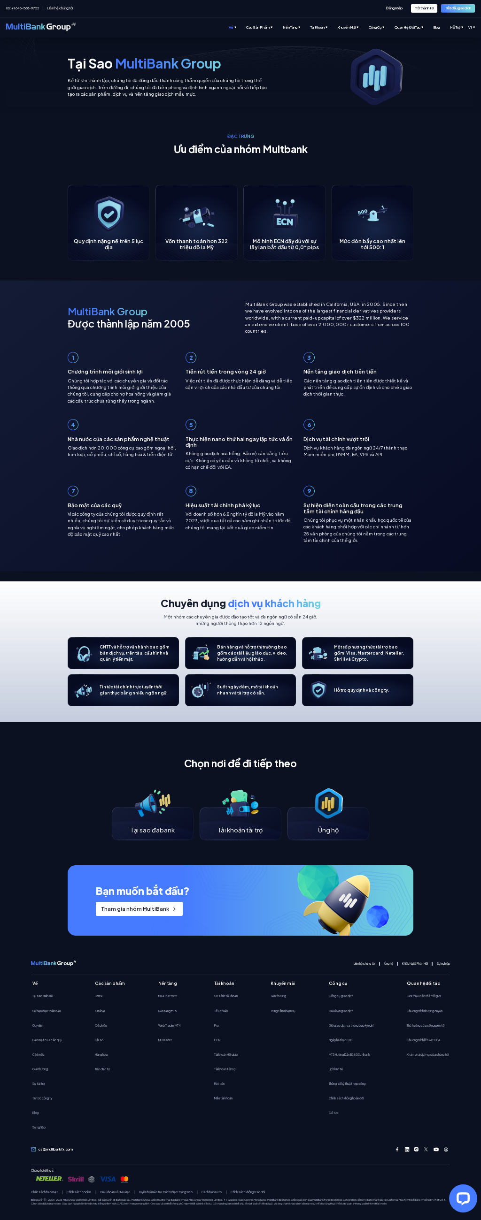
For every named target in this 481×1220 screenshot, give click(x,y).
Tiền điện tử (102, 1069)
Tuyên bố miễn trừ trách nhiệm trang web (166, 1192)
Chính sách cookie (79, 1192)
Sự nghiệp (443, 963)
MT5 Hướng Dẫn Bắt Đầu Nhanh (349, 1054)
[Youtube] (436, 1149)
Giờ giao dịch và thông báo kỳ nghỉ (351, 1025)
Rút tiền (219, 1083)
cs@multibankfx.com (56, 1149)
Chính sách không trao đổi (248, 1192)
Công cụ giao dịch (341, 996)
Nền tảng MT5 (167, 1011)
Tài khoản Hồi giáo (226, 1054)
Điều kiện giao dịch (341, 1011)
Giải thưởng (40, 1069)
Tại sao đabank (42, 996)
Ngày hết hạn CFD (340, 1040)
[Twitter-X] (426, 1149)
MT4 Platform (167, 996)
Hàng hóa (101, 1054)
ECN (217, 1040)
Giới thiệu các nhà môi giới (424, 996)
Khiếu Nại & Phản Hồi (415, 963)
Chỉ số (99, 1040)
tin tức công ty (42, 1098)
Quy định (37, 1025)
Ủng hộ (388, 963)
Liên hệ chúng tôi (60, 8)
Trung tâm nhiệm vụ (283, 1011)
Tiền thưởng (278, 996)
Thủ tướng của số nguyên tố (425, 1025)
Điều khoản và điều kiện (115, 1192)
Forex (98, 996)
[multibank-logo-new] (41, 27)
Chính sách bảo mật (44, 1192)
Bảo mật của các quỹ (47, 1040)
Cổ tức (334, 1112)
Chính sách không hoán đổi (346, 1098)
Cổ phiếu (101, 1025)
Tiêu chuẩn (221, 1011)
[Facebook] (397, 1149)
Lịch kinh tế (336, 1069)
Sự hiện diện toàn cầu (46, 1011)
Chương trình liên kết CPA (423, 1040)
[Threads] (446, 1149)
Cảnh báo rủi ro (212, 1192)
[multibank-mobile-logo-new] (53, 964)
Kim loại (100, 1011)
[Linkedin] (407, 1149)
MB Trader (165, 1040)
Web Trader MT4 (169, 1025)
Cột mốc (38, 1054)
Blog (35, 1112)
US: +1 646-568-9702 (22, 8)
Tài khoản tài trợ (224, 1069)
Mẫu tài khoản (223, 1098)
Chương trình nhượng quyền (424, 1011)
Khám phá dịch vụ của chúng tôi (428, 1054)
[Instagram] (416, 1149)
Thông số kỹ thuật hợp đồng (347, 1083)
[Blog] (441, 27)
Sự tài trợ (38, 1083)
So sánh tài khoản (226, 996)
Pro (216, 1025)
